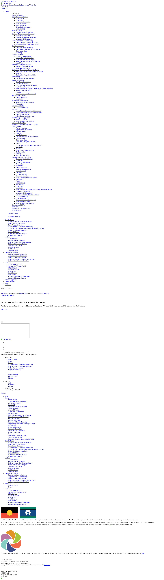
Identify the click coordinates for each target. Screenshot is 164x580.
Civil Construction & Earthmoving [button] (22, 41)
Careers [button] (10, 386)
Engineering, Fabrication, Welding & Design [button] (25, 70)
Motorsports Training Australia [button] (21, 208)
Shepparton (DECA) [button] (18, 205)
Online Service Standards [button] (16, 368)
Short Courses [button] (16, 126)
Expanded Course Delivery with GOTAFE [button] (25, 124)
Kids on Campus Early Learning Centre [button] (20, 366)
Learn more (4, 309)
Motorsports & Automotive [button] (20, 100)
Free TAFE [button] (15, 207)
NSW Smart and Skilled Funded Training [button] (20, 364)
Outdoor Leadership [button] (18, 106)
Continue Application (7, 5)
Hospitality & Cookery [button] (19, 95)
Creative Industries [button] (17, 54)
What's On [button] (8, 483)
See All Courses (13, 213)
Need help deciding (14, 216)
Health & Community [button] (18, 80)
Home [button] (6, 396)
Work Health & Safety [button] (19, 123)
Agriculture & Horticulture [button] (20, 17)
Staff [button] (9, 383)
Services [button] (7, 237)
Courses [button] (10, 363)
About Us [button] (7, 262)
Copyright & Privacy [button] (14, 369)
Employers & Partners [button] (11, 252)
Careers (26, 5)
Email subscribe (5, 352)
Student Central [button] (13, 374)
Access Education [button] (17, 15)
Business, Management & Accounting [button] (23, 34)
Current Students (19, 5)
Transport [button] (15, 109)
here (111, 524)
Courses (7, 11)
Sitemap (3, 393)
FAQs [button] (10, 361)
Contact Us (12, 1)
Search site (4, 288)
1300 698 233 (5, 1)
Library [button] (10, 378)
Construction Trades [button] (18, 46)
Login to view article (7, 295)
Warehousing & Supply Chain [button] (21, 118)
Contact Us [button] (11, 384)
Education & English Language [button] (21, 65)
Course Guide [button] (12, 376)
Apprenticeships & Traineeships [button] (21, 157)
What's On (32, 5)
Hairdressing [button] (16, 76)
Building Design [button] (17, 30)
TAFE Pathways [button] (17, 210)
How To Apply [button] (9, 220)
